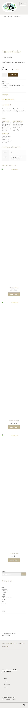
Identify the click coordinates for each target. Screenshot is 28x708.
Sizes (3, 67)
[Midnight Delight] (7, 125)
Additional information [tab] (8, 99)
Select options (14, 294)
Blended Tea (13, 85)
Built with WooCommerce (9, 699)
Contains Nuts (19, 85)
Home (4, 16)
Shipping (6, 687)
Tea (8, 16)
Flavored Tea (5, 87)
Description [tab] (5, 94)
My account (7, 684)
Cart (22, 704)
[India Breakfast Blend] (19, 125)
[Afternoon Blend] (7, 137)
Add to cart (13, 74)
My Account (4, 705)
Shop (5, 681)
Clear (17, 69)
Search (3, 571)
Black (11, 16)
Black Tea (6, 85)
